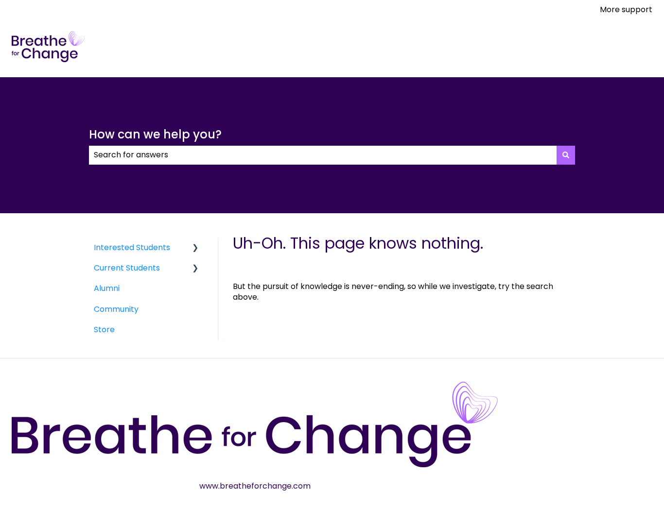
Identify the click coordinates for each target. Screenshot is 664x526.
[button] (195, 248)
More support (626, 9)
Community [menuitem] (116, 309)
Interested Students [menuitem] (132, 247)
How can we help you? (155, 134)
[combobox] (323, 155)
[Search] (566, 155)
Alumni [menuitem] (107, 288)
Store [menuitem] (104, 329)
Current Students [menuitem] (127, 267)
